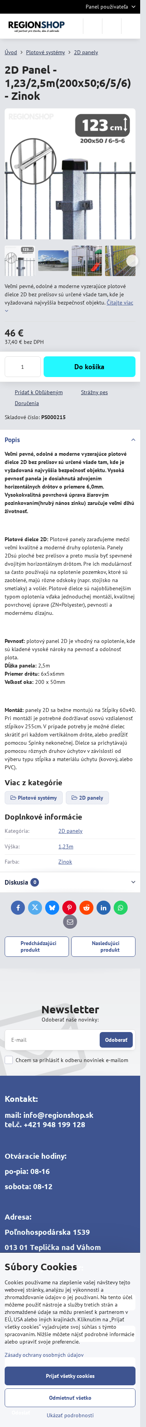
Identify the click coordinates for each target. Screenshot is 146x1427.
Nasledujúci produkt (106, 947)
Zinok (65, 861)
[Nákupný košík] (111, 26)
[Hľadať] (92, 26)
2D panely (70, 830)
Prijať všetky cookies (70, 1375)
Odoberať (116, 1039)
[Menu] (130, 26)
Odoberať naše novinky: (70, 1019)
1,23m (65, 846)
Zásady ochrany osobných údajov (44, 1354)
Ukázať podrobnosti (70, 1415)
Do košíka (89, 366)
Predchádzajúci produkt (38, 947)
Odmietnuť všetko (70, 1397)
